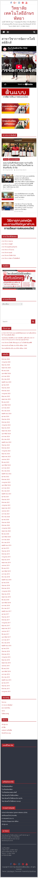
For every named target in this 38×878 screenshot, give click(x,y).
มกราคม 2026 (6, 376)
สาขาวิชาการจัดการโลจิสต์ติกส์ (11, 258)
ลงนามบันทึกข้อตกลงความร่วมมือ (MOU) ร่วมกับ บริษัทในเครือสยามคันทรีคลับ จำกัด (18, 165)
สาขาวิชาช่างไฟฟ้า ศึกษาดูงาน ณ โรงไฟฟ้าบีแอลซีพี (17, 342)
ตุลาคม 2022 (5, 476)
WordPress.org (6, 733)
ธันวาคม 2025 (6, 379)
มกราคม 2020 (6, 539)
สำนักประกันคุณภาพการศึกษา (10, 821)
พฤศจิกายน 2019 (6, 545)
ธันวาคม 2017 (6, 608)
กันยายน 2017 (6, 617)
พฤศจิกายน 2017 (6, 611)
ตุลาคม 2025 (5, 385)
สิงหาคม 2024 (6, 422)
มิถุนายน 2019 (6, 559)
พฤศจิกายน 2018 (6, 580)
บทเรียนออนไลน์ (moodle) (9, 815)
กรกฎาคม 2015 (6, 691)
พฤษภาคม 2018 (6, 597)
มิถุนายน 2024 (6, 428)
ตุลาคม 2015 (5, 683)
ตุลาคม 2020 (5, 519)
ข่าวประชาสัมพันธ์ (14, 159)
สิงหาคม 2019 (6, 554)
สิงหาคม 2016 (6, 654)
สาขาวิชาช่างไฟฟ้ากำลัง (9, 255)
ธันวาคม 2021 (6, 491)
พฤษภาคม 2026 (6, 368)
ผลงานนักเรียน (6, 708)
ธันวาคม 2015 (6, 677)
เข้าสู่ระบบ (5, 724)
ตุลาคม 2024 (5, 416)
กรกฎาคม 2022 (6, 482)
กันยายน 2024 (6, 419)
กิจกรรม (6, 159)
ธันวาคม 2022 (6, 471)
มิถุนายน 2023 (6, 453)
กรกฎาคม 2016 (6, 657)
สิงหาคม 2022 (6, 479)
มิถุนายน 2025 (6, 396)
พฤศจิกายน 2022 (6, 474)
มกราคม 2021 (6, 514)
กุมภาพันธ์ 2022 (6, 485)
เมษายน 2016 (6, 665)
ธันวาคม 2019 (6, 542)
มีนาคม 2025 (5, 402)
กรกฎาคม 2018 (6, 591)
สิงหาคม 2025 (6, 390)
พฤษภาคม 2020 (6, 531)
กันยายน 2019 (6, 551)
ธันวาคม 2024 (6, 411)
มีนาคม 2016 (5, 668)
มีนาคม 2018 (5, 600)
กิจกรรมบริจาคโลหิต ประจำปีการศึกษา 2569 (14, 345)
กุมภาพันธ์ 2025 (6, 405)
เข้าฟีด (4, 727)
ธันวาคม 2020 (6, 517)
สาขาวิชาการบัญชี (7, 244)
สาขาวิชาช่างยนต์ (7, 252)
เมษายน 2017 (6, 631)
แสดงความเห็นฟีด (7, 730)
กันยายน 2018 (6, 585)
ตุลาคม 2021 (5, 496)
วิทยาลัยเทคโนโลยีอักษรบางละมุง (11, 801)
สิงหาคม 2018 (6, 588)
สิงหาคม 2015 (6, 688)
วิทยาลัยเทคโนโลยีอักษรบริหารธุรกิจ (12, 798)
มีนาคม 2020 (5, 534)
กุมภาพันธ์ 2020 (6, 537)
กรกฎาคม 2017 (6, 622)
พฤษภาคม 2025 (6, 399)
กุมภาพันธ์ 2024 (6, 433)
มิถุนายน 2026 (6, 365)
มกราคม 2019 (6, 574)
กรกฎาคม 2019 (6, 557)
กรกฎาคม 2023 (6, 451)
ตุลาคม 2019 (5, 548)
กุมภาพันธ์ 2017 (6, 637)
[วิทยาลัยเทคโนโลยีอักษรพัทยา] (4, 32)
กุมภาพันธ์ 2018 (6, 602)
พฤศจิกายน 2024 (6, 413)
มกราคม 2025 (6, 408)
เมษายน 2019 (6, 565)
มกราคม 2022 (6, 488)
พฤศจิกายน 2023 (6, 442)
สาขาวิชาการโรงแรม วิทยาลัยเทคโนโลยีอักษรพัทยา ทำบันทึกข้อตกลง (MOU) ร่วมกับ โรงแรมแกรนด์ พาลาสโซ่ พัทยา (24, 206)
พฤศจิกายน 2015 (6, 680)
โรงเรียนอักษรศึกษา (7, 786)
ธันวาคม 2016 (6, 643)
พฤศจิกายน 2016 (6, 645)
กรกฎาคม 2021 (6, 505)
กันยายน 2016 (6, 651)
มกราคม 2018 (6, 605)
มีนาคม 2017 (5, 634)
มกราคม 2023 (6, 468)
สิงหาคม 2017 (6, 620)
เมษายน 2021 (6, 511)
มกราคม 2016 (6, 674)
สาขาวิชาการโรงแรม (8, 250)
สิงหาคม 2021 (6, 502)
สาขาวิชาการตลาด (7, 241)
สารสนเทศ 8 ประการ (8, 818)
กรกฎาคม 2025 (6, 393)
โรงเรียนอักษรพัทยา (7, 789)
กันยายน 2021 (6, 499)
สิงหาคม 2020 (6, 525)
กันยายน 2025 (6, 388)
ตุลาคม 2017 (5, 614)
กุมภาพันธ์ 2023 (6, 465)
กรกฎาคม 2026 (6, 362)
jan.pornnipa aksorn (21, 170)
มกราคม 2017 (6, 640)
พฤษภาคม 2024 (6, 431)
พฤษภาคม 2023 (6, 456)
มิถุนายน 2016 (6, 660)
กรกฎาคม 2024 (6, 425)
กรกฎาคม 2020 (6, 528)
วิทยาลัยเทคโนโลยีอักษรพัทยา (19, 13)
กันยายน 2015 (6, 686)
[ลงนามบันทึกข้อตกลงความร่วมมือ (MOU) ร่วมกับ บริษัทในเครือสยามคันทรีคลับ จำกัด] (19, 139)
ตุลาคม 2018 (5, 582)
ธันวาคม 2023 (6, 439)
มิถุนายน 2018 (6, 594)
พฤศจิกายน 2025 (6, 382)
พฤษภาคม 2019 (6, 562)
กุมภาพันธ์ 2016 (6, 671)
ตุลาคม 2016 (5, 648)
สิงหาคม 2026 (6, 359)
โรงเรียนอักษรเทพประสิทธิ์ (9, 792)
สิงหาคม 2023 (6, 448)
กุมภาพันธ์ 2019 (6, 571)
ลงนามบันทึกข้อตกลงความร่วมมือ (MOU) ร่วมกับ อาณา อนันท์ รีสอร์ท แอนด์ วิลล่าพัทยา (25, 195)
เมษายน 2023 (6, 459)
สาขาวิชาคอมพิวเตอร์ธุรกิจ (9, 247)
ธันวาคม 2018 (6, 577)
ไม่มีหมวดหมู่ (5, 713)
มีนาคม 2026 (5, 370)
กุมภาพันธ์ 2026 (6, 373)
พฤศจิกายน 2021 (6, 494)
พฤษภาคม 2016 (6, 663)
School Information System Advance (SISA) (14, 812)
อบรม (3, 711)
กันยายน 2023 (6, 445)
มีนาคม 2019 (5, 568)
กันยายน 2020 (6, 522)
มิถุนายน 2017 (6, 625)
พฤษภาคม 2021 (6, 508)
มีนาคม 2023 (5, 462)
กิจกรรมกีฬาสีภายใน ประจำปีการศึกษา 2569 (14, 348)
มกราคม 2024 (6, 436)
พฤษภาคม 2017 (6, 628)
